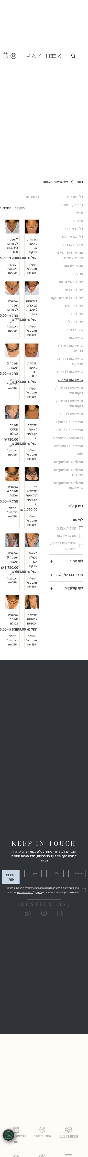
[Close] (73, 56)
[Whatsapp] (28, 913)
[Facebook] (60, 913)
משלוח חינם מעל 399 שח (31, 269)
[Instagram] (44, 913)
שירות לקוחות (68, 1136)
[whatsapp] (8, 1135)
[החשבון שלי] (13, 56)
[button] (5, 55)
